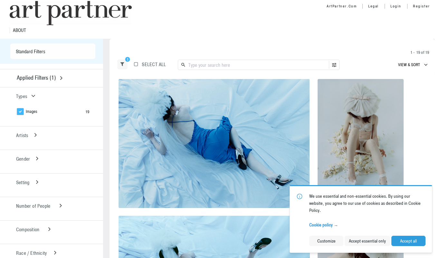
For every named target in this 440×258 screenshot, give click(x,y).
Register (421, 6)
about (19, 30)
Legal (373, 6)
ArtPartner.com (342, 6)
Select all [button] (154, 64)
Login (395, 6)
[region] (214, 143)
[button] (122, 64)
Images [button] (31, 111)
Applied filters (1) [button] (36, 77)
